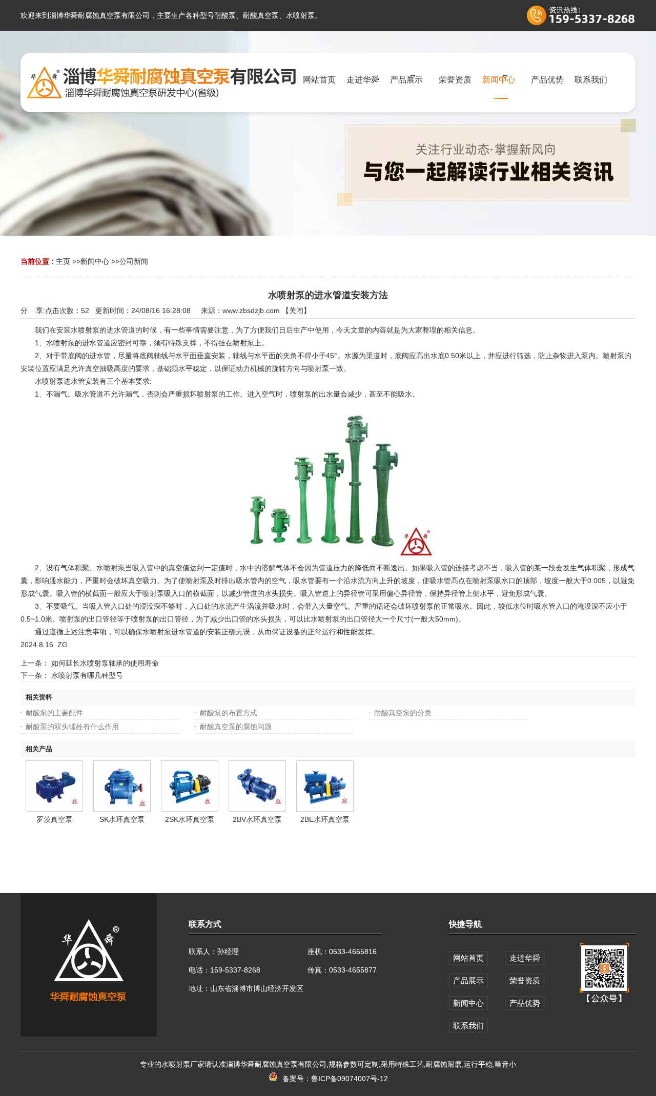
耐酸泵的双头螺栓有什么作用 (72, 726)
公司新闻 (133, 261)
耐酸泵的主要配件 (54, 713)
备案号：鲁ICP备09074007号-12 (333, 1078)
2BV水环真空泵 (257, 819)
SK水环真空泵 (122, 819)
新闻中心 (94, 261)
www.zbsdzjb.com (251, 310)
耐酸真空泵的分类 (403, 713)
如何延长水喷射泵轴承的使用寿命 (105, 663)
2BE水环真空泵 (325, 819)
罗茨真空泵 (54, 819)
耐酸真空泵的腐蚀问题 (236, 726)
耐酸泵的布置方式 (228, 713)
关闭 (296, 310)
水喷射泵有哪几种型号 (87, 675)
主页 (63, 261)
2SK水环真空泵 (189, 819)
